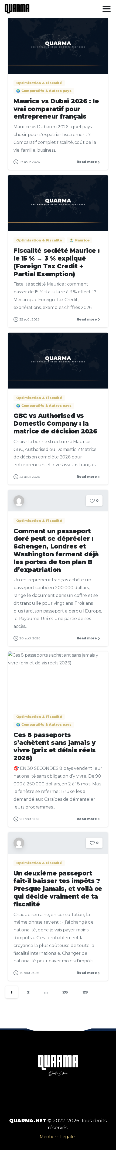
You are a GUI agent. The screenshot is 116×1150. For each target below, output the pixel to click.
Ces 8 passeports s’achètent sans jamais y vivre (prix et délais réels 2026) (54, 746)
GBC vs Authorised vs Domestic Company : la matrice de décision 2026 (55, 423)
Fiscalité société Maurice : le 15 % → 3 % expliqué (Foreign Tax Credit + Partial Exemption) (56, 262)
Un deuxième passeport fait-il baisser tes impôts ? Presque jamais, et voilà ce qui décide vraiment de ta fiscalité (57, 889)
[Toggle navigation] (106, 8)
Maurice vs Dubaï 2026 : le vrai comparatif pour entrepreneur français (56, 108)
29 (85, 992)
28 (65, 992)
